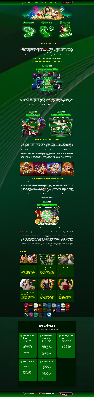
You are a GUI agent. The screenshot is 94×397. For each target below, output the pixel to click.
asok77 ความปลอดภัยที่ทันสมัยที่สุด (47, 293)
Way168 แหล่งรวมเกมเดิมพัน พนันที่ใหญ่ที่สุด (46, 268)
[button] (20, 30)
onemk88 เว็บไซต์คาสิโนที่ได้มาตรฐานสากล (27, 293)
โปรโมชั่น (41, 2)
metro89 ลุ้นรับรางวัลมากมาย (65, 268)
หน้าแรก (36, 2)
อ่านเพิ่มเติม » (23, 275)
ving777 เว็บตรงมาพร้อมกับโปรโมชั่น (66, 293)
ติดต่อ (51, 2)
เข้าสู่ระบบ (46, 2)
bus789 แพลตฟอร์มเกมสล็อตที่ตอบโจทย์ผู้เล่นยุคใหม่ (28, 268)
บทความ (55, 2)
